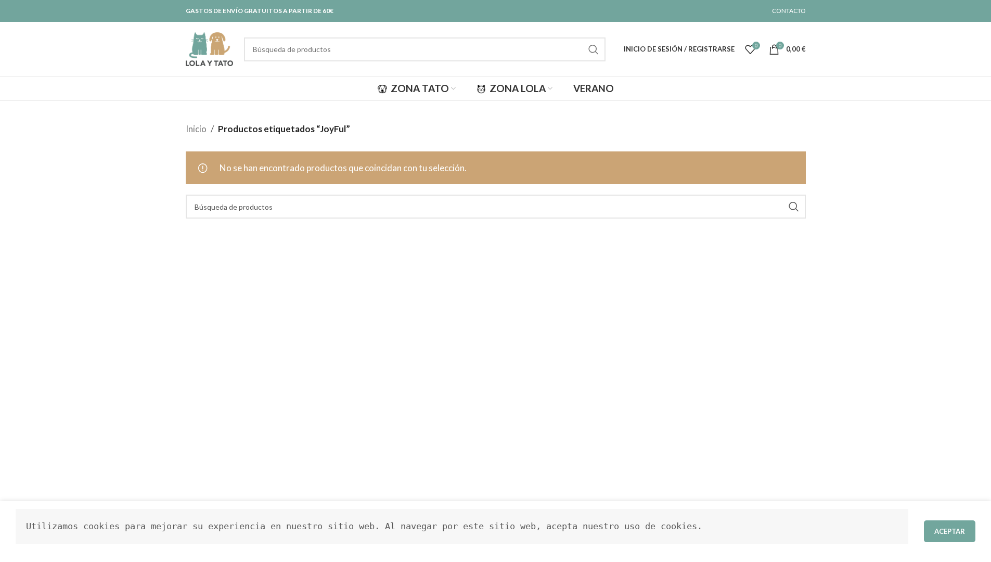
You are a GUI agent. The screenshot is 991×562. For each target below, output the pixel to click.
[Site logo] (210, 48)
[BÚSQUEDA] (594, 49)
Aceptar (949, 531)
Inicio (196, 128)
